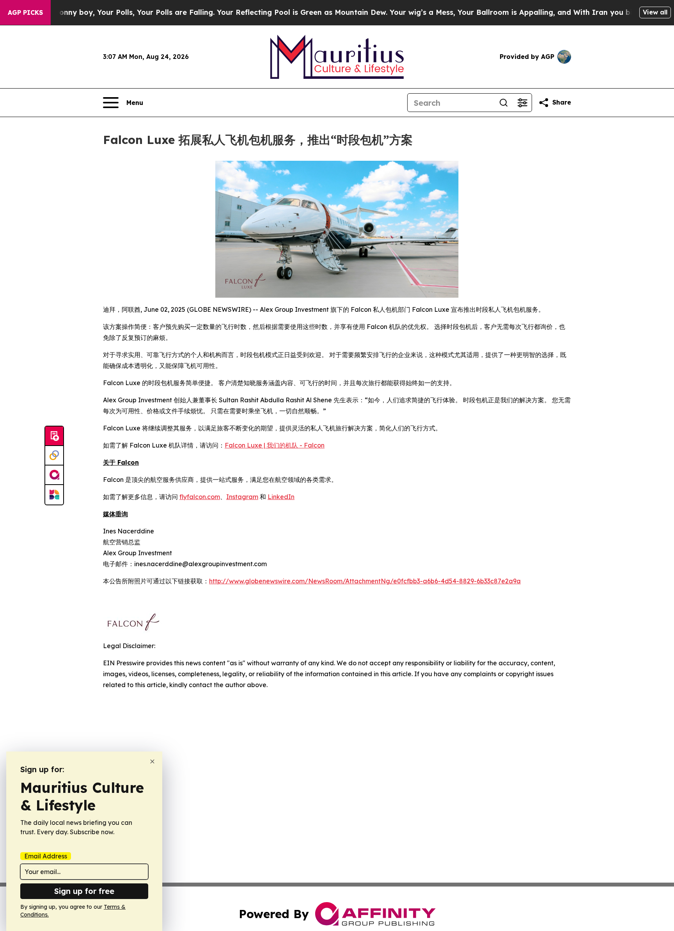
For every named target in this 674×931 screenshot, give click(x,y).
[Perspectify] (54, 456)
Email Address (45, 856)
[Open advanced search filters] (522, 103)
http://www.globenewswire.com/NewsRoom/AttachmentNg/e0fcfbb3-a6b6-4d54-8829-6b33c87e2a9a (365, 581)
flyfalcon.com (199, 497)
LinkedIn (281, 497)
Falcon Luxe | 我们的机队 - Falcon (275, 445)
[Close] (152, 761)
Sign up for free (84, 891)
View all (655, 12)
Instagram (242, 497)
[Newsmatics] (54, 495)
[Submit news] (54, 436)
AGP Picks (25, 12)
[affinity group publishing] (54, 475)
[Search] (503, 103)
